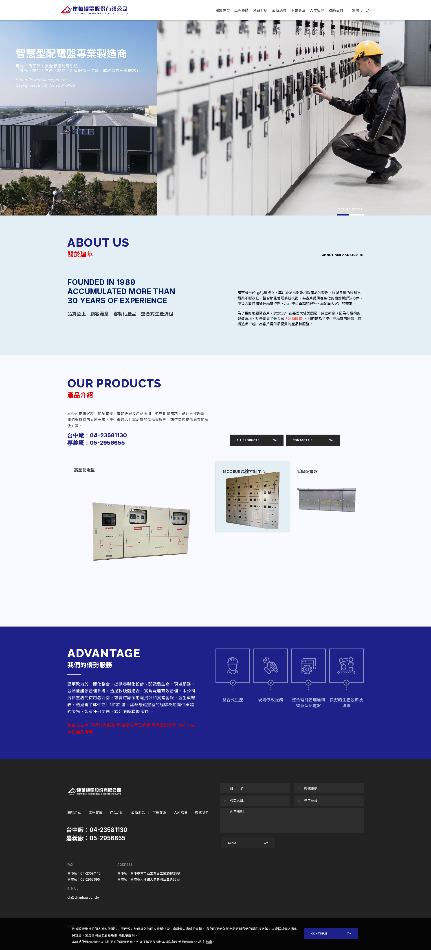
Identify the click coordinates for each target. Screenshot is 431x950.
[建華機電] (94, 791)
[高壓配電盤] (141, 533)
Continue (319, 933)
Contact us (302, 440)
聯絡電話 (307, 789)
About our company (340, 255)
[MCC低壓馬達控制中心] (253, 496)
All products (247, 440)
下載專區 (298, 10)
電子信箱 (307, 801)
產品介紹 (260, 10)
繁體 (355, 10)
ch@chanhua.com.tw (83, 897)
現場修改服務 (270, 699)
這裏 (209, 942)
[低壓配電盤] (327, 496)
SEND (232, 842)
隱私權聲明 (127, 935)
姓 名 (233, 789)
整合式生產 (232, 699)
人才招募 (317, 10)
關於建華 (223, 10)
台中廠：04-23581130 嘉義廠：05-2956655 (97, 439)
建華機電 (94, 10)
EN (367, 10)
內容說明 (233, 812)
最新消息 (279, 10)
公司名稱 (233, 801)
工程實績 (241, 10)
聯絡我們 (336, 10)
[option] (215, 108)
